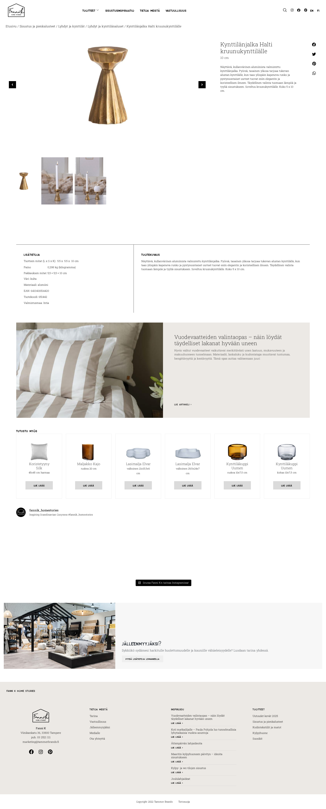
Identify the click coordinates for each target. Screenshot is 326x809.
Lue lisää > (177, 722)
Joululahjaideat (180, 779)
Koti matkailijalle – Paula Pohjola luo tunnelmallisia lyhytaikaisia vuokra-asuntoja (203, 731)
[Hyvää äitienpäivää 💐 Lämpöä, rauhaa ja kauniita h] (89, 564)
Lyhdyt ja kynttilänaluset (106, 26)
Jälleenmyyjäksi (100, 727)
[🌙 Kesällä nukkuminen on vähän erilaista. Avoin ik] (39, 564)
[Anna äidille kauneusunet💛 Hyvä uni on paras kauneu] (188, 564)
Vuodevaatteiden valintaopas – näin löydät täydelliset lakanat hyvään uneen (228, 340)
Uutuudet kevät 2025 (265, 716)
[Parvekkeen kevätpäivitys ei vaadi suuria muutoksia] (237, 564)
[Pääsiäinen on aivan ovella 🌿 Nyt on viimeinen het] (287, 564)
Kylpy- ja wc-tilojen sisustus (188, 768)
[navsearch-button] (285, 10)
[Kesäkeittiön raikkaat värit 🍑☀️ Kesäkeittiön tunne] (138, 534)
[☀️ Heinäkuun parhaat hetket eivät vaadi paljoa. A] (188, 534)
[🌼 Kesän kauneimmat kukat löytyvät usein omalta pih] (237, 534)
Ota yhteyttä (97, 738)
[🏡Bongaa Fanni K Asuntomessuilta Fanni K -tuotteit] (39, 534)
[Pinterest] (305, 10)
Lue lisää (39, 485)
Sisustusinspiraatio (119, 10)
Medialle (95, 733)
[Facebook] (298, 10)
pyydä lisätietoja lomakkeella (142, 658)
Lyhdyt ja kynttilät (71, 26)
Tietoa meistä (150, 10)
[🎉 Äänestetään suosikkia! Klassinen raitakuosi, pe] (89, 534)
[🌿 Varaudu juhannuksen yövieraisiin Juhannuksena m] (287, 534)
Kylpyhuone (260, 733)
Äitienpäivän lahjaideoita (186, 743)
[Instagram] (291, 10)
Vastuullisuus (176, 10)
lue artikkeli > (183, 404)
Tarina (94, 716)
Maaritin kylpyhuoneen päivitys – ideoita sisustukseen (196, 755)
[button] (202, 84)
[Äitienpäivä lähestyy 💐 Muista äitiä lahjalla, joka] (138, 564)
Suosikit (257, 738)
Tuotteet (88, 10)
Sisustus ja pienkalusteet (37, 26)
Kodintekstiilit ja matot (267, 727)
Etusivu (11, 26)
